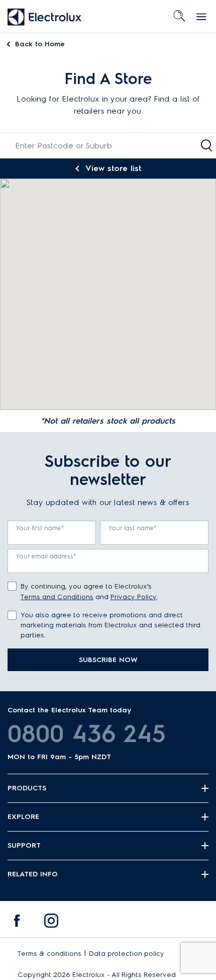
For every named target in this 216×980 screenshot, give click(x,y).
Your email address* (46, 556)
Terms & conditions (49, 953)
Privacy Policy (134, 597)
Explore (23, 816)
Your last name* (133, 528)
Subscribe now (108, 660)
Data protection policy (126, 953)
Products (27, 788)
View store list (113, 168)
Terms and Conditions (57, 597)
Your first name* (40, 528)
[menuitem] (17, 923)
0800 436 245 (87, 733)
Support (24, 845)
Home (40, 44)
